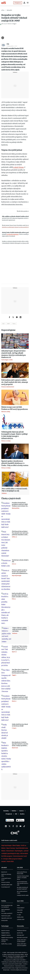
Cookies (25, 964)
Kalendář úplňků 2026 (6, 884)
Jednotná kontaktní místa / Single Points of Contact (14, 968)
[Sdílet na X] (13, 317)
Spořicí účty (20, 933)
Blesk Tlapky (16, 845)
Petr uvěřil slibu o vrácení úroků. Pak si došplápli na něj (15, 490)
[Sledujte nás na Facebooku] (13, 826)
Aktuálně (4, 867)
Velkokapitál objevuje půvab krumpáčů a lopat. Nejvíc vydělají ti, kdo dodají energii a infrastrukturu (14, 435)
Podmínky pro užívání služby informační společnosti (14, 962)
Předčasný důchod (21, 930)
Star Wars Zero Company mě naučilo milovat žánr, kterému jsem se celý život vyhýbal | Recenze (20, 671)
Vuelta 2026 (10, 861)
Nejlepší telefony (5, 933)
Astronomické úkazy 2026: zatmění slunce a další (22, 883)
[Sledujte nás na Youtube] (20, 826)
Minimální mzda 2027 (22, 937)
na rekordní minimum (12, 234)
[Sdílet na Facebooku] (9, 317)
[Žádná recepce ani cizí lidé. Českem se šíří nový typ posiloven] (15, 397)
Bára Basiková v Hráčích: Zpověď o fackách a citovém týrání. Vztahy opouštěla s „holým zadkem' (20, 743)
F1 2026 (19, 914)
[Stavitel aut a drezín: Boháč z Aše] (6, 563)
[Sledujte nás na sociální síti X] (9, 826)
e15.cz (2, 10)
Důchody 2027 (20, 935)
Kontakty (6, 811)
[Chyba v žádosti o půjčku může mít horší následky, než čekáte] (6, 635)
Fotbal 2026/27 (20, 907)
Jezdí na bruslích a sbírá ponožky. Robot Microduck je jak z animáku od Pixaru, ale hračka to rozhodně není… (20, 595)
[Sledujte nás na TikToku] (24, 826)
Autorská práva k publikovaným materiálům (15, 960)
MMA (18, 905)
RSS (16, 814)
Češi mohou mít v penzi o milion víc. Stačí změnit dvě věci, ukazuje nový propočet (14, 382)
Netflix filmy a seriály (6, 944)
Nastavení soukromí (9, 966)
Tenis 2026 (19, 912)
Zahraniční (9, 10)
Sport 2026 (20, 901)
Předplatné (9, 814)
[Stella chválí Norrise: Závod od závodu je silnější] (6, 731)
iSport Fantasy (10, 848)
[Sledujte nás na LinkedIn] (5, 826)
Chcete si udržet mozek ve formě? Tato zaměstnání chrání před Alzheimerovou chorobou (20, 571)
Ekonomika (20, 926)
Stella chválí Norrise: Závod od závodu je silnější (20, 725)
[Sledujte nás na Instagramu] (17, 826)
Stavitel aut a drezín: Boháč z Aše (20, 560)
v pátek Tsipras (18, 167)
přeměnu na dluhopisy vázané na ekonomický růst (16, 227)
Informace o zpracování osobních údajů (12, 964)
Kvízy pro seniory (5, 882)
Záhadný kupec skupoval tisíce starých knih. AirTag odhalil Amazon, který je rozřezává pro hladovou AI (13, 354)
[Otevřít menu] (27, 2)
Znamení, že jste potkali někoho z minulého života (23, 877)
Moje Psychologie (6, 845)
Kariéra (22, 814)
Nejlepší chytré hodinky (7, 937)
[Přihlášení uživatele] (24, 2)
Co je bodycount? (5, 887)
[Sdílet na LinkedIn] (20, 317)
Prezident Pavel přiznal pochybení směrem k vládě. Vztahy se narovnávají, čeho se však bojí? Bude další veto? (20, 504)
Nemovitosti (10, 851)
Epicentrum (4, 872)
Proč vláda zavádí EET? (6, 913)
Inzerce (21, 811)
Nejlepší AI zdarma (5, 935)
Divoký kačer (4, 920)
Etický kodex (6, 970)
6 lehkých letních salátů (22, 895)
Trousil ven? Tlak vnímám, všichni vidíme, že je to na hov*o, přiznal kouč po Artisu (19, 647)
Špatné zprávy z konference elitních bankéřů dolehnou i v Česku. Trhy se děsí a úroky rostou (14, 463)
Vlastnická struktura (20, 966)
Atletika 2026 (20, 917)
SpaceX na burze (5, 930)
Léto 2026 (20, 867)
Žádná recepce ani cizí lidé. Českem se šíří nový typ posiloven (14, 408)
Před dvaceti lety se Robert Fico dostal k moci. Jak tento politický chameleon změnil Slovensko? (20, 533)
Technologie (5, 926)
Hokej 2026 (19, 910)
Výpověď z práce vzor (6, 918)
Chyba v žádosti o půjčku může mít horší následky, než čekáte (19, 629)
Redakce (14, 811)
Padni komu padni (5, 915)
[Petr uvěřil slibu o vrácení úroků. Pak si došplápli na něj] (15, 479)
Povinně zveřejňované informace (19, 970)
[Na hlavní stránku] (3, 2)
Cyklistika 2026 (20, 919)
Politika (3, 901)
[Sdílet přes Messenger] (17, 317)
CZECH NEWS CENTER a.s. (21, 952)
